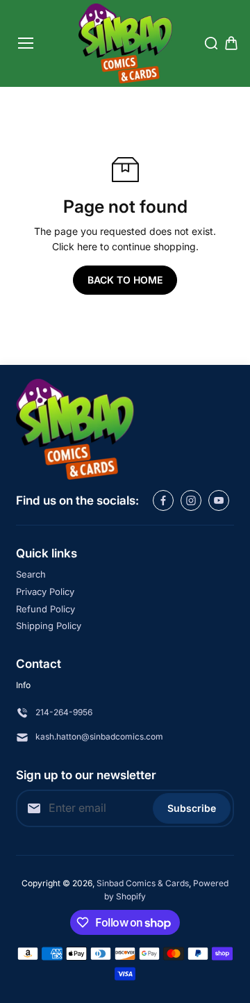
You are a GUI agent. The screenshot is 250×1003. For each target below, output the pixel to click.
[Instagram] (191, 500)
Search (31, 574)
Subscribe (191, 808)
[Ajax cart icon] (231, 43)
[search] (211, 43)
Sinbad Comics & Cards (143, 883)
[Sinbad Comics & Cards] (125, 43)
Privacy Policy (45, 591)
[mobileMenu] (25, 43)
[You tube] (218, 500)
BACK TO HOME (125, 280)
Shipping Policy (48, 625)
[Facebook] (163, 500)
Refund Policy (45, 608)
